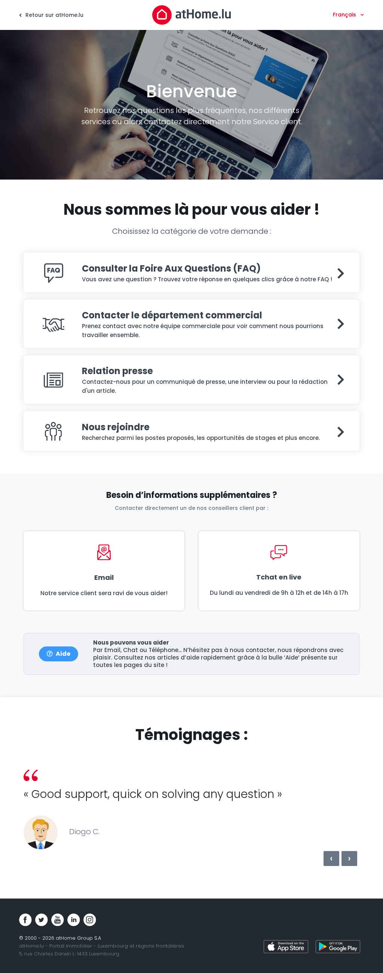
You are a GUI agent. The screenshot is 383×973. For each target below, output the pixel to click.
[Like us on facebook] (25, 920)
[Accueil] (191, 14)
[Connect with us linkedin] (73, 920)
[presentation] (331, 858)
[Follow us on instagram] (89, 920)
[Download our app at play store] (338, 947)
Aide (63, 653)
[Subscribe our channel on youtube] (57, 920)
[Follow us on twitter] (41, 920)
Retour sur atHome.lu (53, 15)
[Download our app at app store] (286, 947)
